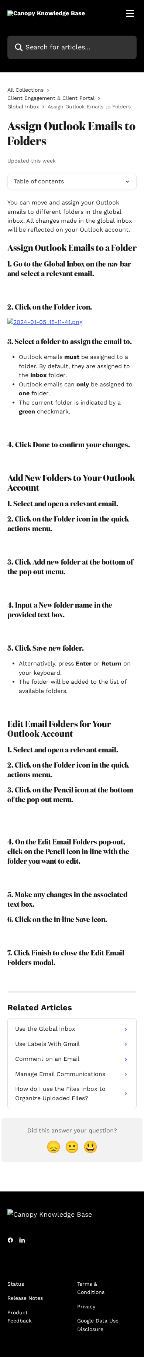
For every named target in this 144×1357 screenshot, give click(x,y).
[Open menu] (130, 13)
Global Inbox (23, 106)
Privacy (86, 1306)
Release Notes (25, 1298)
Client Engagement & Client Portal (51, 98)
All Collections (25, 90)
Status (15, 1284)
